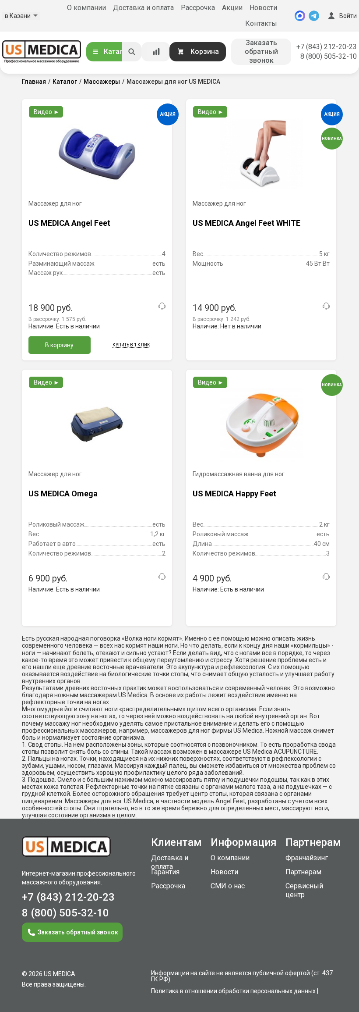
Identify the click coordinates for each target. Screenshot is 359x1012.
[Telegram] (314, 16)
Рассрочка (198, 8)
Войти (348, 15)
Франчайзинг (306, 858)
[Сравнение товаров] (156, 51)
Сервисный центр (304, 890)
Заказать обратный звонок (261, 51)
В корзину (59, 345)
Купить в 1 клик (131, 344)
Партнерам (303, 872)
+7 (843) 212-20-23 (326, 47)
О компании (86, 8)
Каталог (117, 51)
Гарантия (165, 872)
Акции (232, 8)
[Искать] (131, 51)
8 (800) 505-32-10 (328, 56)
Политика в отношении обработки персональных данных (233, 990)
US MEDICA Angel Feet (69, 223)
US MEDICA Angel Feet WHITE (246, 223)
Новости (263, 8)
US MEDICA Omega (63, 493)
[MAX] (300, 16)
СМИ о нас (228, 886)
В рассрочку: (57, 319)
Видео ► (47, 111)
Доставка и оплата (143, 8)
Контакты (261, 23)
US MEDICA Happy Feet (234, 493)
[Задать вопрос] (161, 306)
